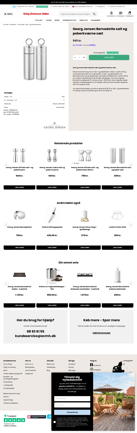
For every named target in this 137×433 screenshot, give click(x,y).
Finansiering (7, 382)
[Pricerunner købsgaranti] (36, 417)
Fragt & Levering (9, 367)
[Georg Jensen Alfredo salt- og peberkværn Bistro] (85, 155)
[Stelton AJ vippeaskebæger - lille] (52, 274)
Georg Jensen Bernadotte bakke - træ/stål (19, 287)
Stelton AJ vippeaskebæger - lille (52, 287)
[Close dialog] (133, 374)
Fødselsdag (51, 367)
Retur (5, 370)
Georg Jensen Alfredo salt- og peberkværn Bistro (85, 168)
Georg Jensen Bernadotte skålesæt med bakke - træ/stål (85, 287)
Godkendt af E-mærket (25, 6)
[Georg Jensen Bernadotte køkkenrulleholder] (117, 274)
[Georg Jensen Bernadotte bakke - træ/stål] (19, 274)
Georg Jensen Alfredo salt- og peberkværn (19, 168)
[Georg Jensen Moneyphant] (19, 215)
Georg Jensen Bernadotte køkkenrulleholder (117, 287)
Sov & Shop (7, 364)
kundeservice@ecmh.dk (35, 336)
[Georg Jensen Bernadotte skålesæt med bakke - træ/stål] (85, 274)
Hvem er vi (29, 364)
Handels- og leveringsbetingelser (10, 378)
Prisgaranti (29, 374)
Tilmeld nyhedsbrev (10, 403)
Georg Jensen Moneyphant (19, 227)
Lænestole (83, 20)
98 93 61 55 (35, 331)
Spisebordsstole (69, 20)
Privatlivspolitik (8, 388)
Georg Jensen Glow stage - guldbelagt (85, 228)
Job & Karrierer (30, 370)
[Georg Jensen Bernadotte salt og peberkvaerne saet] (34, 61)
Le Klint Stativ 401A (117, 227)
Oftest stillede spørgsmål (12, 374)
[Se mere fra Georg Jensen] (54, 125)
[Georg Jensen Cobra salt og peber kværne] (52, 155)
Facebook (97, 365)
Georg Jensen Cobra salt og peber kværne (52, 168)
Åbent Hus (50, 364)
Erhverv (6, 397)
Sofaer (48, 20)
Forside (6, 25)
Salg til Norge (8, 400)
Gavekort (71, 364)
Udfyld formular (101, 332)
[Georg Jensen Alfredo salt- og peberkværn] (19, 155)
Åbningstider (29, 367)
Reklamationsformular (11, 394)
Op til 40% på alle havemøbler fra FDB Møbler (68, 2)
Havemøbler (95, 20)
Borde (57, 20)
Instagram (97, 370)
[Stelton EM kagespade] (52, 215)
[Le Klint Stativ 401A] (117, 215)
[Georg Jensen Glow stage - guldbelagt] (85, 215)
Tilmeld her (72, 412)
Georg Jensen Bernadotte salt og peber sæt (117, 168)
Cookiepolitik (8, 385)
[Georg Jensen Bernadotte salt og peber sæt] (117, 155)
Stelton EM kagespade (52, 227)
